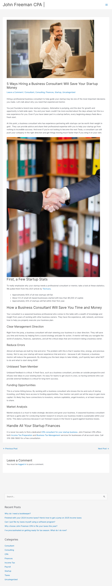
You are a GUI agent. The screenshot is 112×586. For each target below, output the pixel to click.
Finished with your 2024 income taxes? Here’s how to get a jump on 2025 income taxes (43, 518)
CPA (6, 554)
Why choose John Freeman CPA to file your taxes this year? (31, 526)
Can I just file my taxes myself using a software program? (30, 522)
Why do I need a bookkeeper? (18, 513)
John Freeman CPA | (24, 4)
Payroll (8, 567)
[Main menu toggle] (106, 5)
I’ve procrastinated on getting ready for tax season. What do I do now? (36, 530)
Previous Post (10, 448)
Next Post (103, 448)
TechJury (47, 289)
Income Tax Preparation (21, 435)
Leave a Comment (15, 92)
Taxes (7, 575)
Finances (50, 92)
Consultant (29, 92)
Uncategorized (68, 92)
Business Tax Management (48, 435)
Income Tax (10, 563)
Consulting (40, 92)
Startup (58, 92)
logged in (22, 464)
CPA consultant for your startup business (59, 432)
